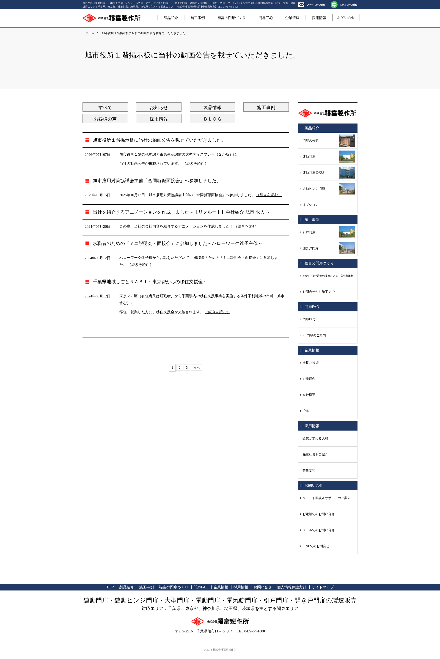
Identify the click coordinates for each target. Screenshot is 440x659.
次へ (196, 367)
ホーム (89, 33)
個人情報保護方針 (291, 587)
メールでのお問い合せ (318, 530)
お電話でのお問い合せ (318, 514)
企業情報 (292, 18)
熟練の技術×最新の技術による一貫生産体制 (327, 275)
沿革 (305, 411)
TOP (110, 587)
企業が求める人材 (315, 438)
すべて (105, 107)
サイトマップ (323, 587)
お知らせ (159, 107)
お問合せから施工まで (318, 292)
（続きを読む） (195, 163)
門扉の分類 (310, 140)
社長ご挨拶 (310, 363)
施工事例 (198, 18)
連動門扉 (308, 156)
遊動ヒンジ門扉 (313, 188)
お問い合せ (346, 17)
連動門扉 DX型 (313, 172)
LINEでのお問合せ (315, 546)
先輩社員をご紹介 (315, 454)
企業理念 (308, 379)
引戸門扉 (308, 232)
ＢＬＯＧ (212, 118)
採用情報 (319, 18)
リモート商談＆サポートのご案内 (326, 498)
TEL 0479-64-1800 (251, 631)
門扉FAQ (265, 18)
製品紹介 (171, 18)
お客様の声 (105, 118)
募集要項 (308, 470)
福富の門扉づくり (231, 18)
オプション (310, 204)
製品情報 (212, 107)
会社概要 (308, 395)
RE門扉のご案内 (314, 335)
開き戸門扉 (310, 248)
